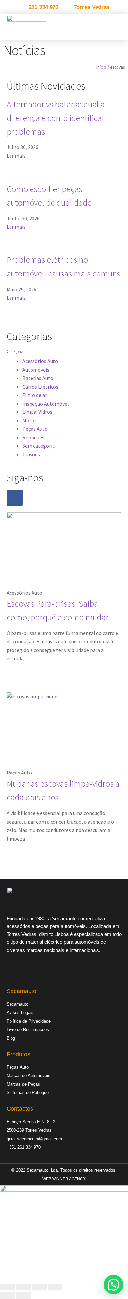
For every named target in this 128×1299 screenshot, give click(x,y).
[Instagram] (26, 972)
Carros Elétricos (40, 386)
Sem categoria (38, 445)
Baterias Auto (37, 378)
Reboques (33, 437)
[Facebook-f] (15, 498)
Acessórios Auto (40, 361)
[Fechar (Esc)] (55, 1287)
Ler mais (16, 155)
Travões (31, 454)
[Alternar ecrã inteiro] (23, 1287)
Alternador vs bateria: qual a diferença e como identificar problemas (56, 118)
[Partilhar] (39, 1287)
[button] (119, 27)
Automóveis (35, 369)
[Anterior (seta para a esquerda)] (7, 1295)
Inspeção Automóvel (45, 403)
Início (101, 67)
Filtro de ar (34, 395)
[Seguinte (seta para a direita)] (23, 1295)
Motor (29, 420)
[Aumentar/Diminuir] (7, 1287)
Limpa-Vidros (37, 411)
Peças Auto (35, 428)
